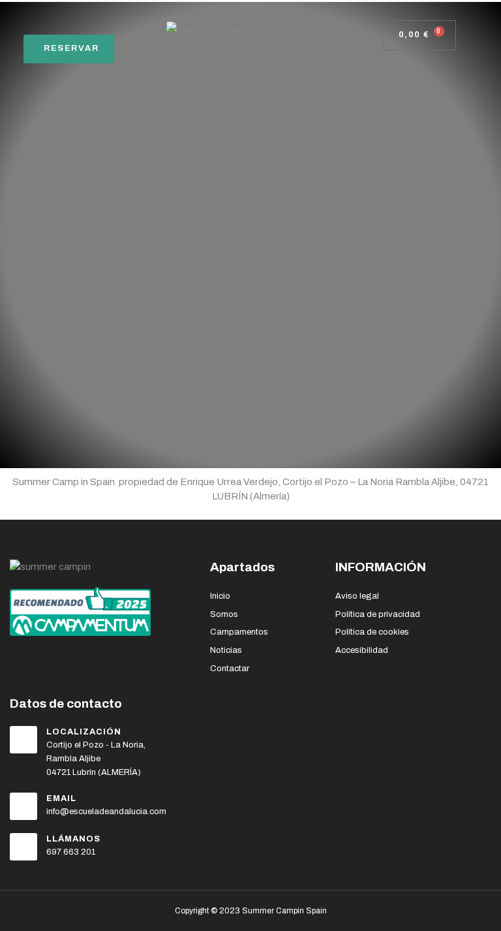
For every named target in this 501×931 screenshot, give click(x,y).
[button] (19, 21)
